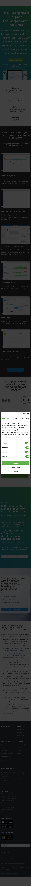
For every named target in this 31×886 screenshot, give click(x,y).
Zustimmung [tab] (5, 418)
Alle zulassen (15, 463)
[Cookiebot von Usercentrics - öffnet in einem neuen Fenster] (23, 414)
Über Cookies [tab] (25, 418)
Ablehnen (15, 471)
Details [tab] (15, 418)
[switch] (27, 447)
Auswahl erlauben (15, 467)
